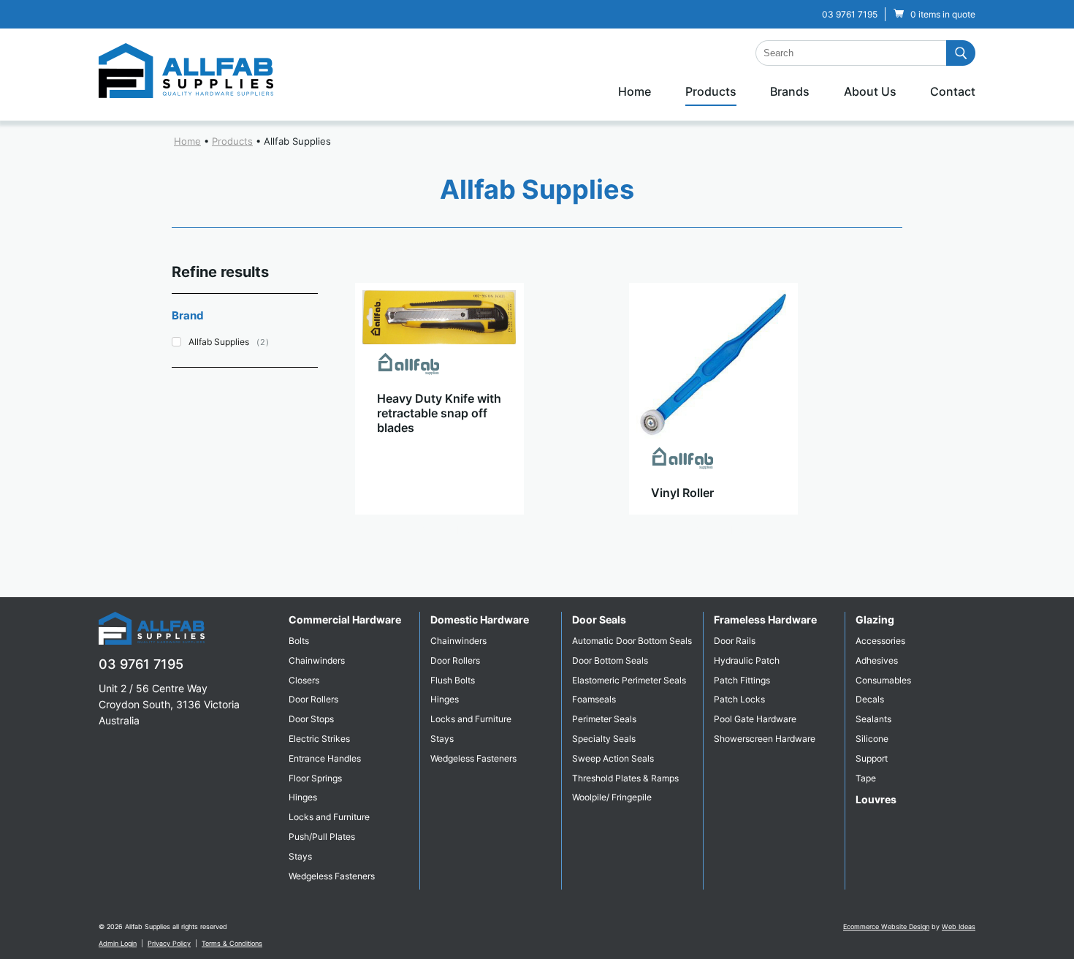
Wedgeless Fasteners (332, 876)
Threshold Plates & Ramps (625, 778)
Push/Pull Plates (322, 836)
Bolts (299, 640)
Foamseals (594, 699)
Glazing (875, 619)
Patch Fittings (742, 680)
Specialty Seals (604, 738)
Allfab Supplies (297, 141)
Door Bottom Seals (610, 660)
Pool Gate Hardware (755, 718)
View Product (439, 529)
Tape (866, 778)
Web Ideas (958, 926)
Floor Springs (315, 778)
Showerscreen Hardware (764, 738)
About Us (870, 91)
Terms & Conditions (232, 943)
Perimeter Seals (604, 718)
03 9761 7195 (849, 14)
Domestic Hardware (479, 619)
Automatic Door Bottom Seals (632, 640)
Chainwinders (317, 660)
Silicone (872, 738)
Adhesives (877, 660)
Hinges (303, 797)
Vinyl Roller (682, 492)
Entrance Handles (325, 758)
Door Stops (311, 718)
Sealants (873, 718)
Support (872, 758)
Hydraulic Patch (747, 660)
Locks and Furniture (329, 816)
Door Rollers (313, 699)
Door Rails (734, 640)
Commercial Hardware (345, 619)
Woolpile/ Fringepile (612, 797)
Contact (952, 91)
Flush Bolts (452, 680)
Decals (870, 699)
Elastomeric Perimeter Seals (629, 680)
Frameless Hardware (765, 619)
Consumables (883, 680)
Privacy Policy (169, 943)
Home (634, 91)
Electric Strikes (319, 738)
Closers (304, 680)
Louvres (876, 799)
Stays (300, 856)
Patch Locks (739, 699)
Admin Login (118, 943)
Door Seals (599, 619)
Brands (790, 91)
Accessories (880, 640)
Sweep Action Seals (613, 758)
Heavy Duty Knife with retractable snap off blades (439, 413)
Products (710, 91)
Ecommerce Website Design (886, 926)
